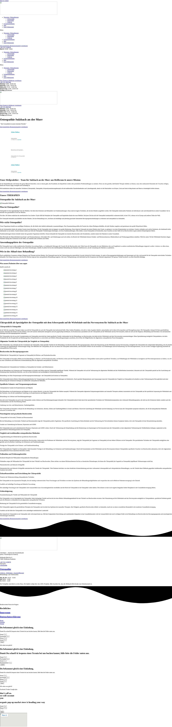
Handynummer (4, 663)
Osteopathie (10, 20)
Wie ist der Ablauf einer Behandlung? (17, 251)
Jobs (5, 25)
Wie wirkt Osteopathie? (11, 222)
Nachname (3, 636)
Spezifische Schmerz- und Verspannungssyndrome (18, 384)
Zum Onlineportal (9, 27)
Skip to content (4, 1)
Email (2, 640)
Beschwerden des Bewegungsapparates (14, 351)
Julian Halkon (15, 132)
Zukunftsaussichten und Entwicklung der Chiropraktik (20, 473)
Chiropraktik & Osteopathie (10, 326)
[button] (86, 30)
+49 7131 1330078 (5, 47)
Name (2, 634)
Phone (2, 638)
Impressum (5, 612)
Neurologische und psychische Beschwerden (16, 414)
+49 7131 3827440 (5, 82)
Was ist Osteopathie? (9, 207)
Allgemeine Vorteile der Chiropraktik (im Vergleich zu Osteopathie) (24, 341)
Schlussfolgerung (6, 491)
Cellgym (9, 22)
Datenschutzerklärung (10, 617)
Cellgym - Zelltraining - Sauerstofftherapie (12, 573)
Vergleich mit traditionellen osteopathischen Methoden (20, 433)
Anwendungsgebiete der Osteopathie (17, 242)
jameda (19, 139)
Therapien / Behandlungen (11, 17)
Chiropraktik (10, 19)
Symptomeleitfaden (9, 24)
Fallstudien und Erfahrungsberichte (13, 454)
